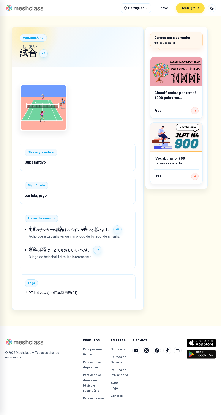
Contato (117, 396)
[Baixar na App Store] (201, 343)
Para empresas (93, 398)
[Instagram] (146, 350)
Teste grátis (190, 8)
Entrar (163, 8)
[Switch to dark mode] (212, 8)
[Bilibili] (178, 350)
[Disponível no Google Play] (201, 354)
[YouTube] (136, 350)
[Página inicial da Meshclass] (24, 8)
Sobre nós (118, 349)
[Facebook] (157, 350)
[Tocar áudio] (43, 53)
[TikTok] (167, 350)
